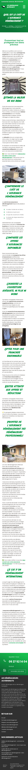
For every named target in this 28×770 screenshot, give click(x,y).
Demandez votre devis (17, 671)
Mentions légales (5, 765)
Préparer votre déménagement (9, 722)
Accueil (4, 26)
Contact (3, 731)
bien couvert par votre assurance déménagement (13, 562)
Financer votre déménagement (9, 724)
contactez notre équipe (16, 643)
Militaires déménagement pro (9, 727)
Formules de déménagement (9, 720)
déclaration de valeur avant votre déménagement (13, 155)
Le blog (11, 26)
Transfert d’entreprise (7, 729)
